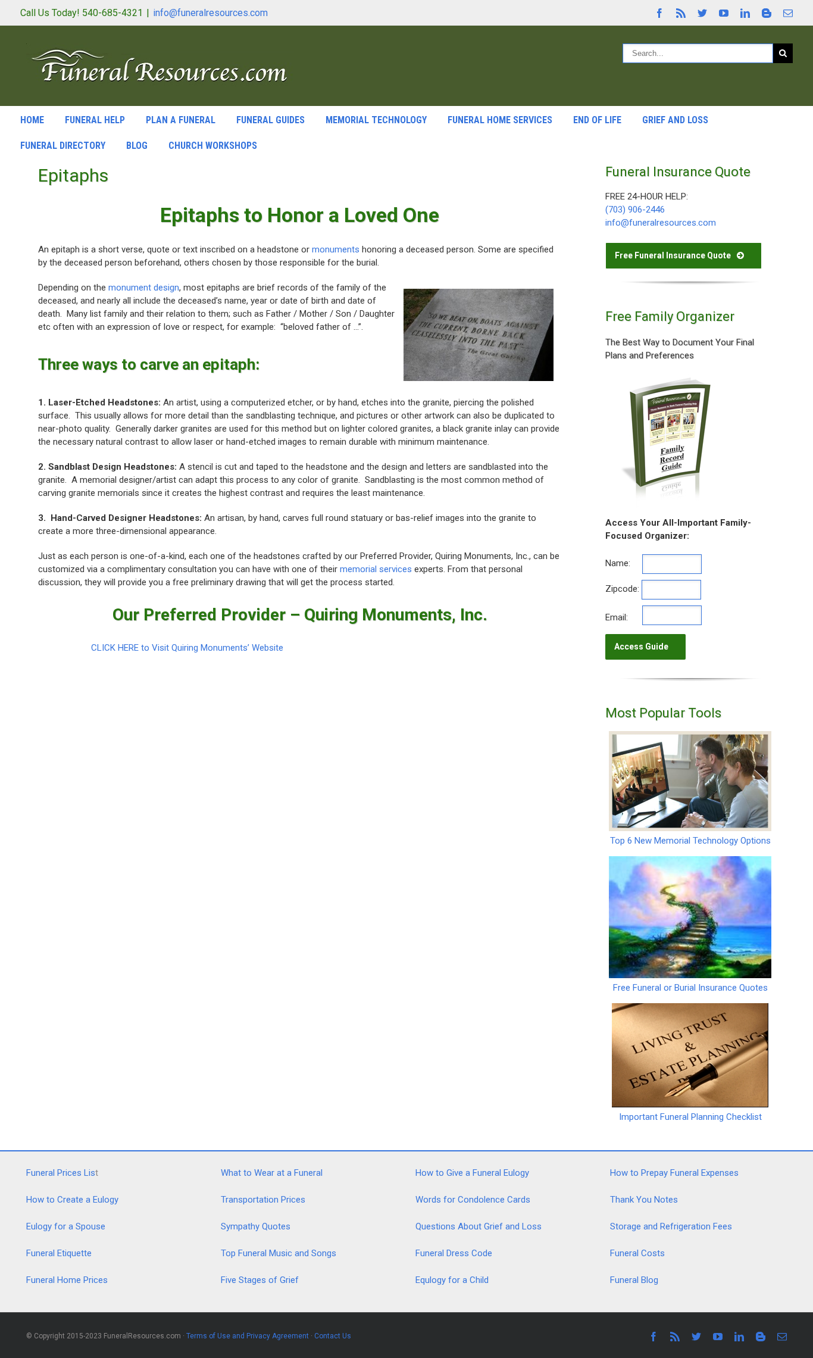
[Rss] (681, 13)
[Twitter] (702, 13)
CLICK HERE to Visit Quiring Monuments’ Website (187, 647)
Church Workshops (212, 145)
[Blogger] (766, 13)
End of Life (597, 120)
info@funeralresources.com (210, 12)
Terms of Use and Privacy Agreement (247, 1336)
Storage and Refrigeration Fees (671, 1226)
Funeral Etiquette (59, 1253)
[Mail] (788, 13)
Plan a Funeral (180, 120)
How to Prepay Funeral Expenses (674, 1172)
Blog (137, 145)
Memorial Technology (376, 120)
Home (32, 120)
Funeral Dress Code (453, 1253)
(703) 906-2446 (635, 209)
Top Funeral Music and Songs (278, 1253)
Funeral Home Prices (67, 1280)
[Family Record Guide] (664, 380)
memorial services (376, 569)
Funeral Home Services (500, 120)
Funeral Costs (637, 1253)
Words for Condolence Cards (472, 1199)
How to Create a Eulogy (72, 1199)
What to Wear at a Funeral (272, 1172)
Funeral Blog (634, 1280)
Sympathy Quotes (255, 1226)
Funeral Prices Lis (60, 1172)
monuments (335, 249)
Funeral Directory (62, 145)
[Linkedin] (745, 13)
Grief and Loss (675, 120)
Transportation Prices (263, 1199)
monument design (143, 287)
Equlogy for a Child (452, 1280)
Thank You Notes (644, 1199)
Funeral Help (95, 120)
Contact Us (332, 1336)
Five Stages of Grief (260, 1280)
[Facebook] (659, 13)
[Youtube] (723, 13)
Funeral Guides (270, 120)
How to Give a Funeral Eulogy (472, 1172)
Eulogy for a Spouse (65, 1226)
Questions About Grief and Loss (478, 1226)
